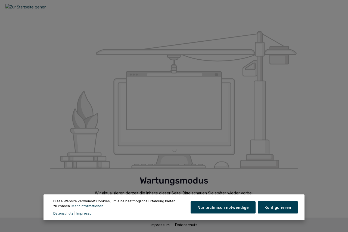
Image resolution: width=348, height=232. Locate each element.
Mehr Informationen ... (89, 206)
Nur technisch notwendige (223, 207)
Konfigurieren (278, 207)
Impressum (161, 224)
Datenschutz (186, 224)
